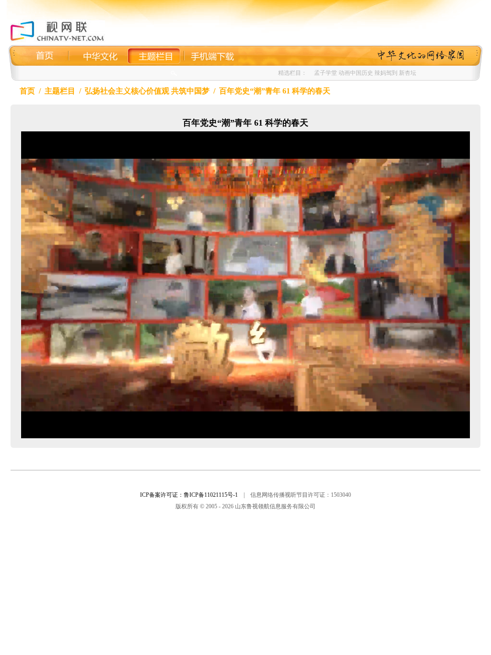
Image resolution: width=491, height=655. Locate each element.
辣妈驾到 (385, 73)
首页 (27, 91)
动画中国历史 (356, 73)
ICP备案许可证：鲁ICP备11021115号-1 (189, 494)
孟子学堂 (325, 73)
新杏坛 (407, 73)
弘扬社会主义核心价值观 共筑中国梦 (147, 91)
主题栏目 (60, 91)
